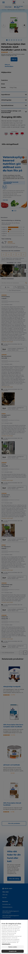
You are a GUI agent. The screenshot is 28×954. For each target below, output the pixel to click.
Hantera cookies (12, 947)
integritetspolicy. (6, 944)
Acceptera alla (12, 951)
